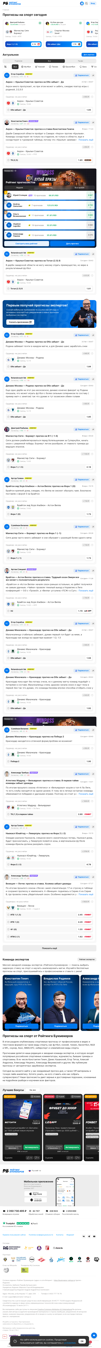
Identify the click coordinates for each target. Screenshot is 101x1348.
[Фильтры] (5, 66)
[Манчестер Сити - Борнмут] (23, 34)
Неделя (19, 187)
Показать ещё (49, 948)
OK (82, 1341)
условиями (70, 1342)
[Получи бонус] (82, 3)
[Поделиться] (93, 75)
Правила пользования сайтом (14, 1235)
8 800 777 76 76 (55, 1294)
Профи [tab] (80, 61)
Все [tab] (49, 61)
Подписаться (21, 1026)
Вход (93, 3)
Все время (79, 187)
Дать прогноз (89, 55)
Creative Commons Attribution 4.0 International (54, 1309)
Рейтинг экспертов (87, 959)
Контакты (59, 1235)
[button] (82, 75)
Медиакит (70, 1235)
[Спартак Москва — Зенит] (64, 34)
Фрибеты (36, 1121)
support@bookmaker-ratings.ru (19, 1297)
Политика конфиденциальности (41, 1235)
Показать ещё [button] (86, 140)
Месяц (49, 187)
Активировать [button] (31, 1147)
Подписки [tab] (18, 61)
